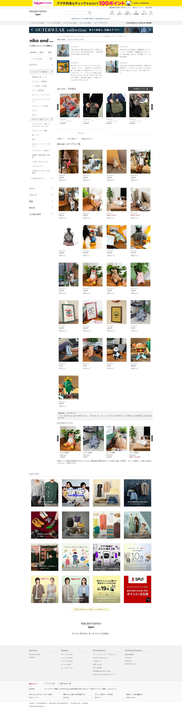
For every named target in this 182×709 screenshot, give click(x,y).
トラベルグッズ (37, 166)
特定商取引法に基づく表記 (102, 671)
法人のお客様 (97, 668)
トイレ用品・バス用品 (39, 86)
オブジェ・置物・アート (40, 119)
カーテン (35, 110)
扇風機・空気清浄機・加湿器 (41, 156)
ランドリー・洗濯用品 (39, 81)
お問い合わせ (97, 664)
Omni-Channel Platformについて (104, 674)
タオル (34, 115)
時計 (33, 139)
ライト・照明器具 (38, 90)
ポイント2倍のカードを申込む (104, 694)
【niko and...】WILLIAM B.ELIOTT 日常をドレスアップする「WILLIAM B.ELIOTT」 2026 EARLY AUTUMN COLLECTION (87, 52)
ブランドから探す (67, 654)
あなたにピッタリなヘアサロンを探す (40, 694)
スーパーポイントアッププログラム (105, 654)
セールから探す (66, 664)
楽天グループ (137, 7)
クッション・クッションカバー (41, 100)
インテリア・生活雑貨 (39, 72)
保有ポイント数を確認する (134, 694)
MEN (41, 52)
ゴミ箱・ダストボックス (40, 162)
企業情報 (32, 703)
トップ (59, 36)
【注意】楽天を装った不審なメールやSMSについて (91, 609)
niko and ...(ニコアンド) (85, 36)
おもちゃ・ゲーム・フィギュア (41, 145)
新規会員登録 (129, 654)
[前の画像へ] (58, 107)
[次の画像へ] (152, 107)
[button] (70, 110)
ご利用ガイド (97, 661)
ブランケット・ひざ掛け (40, 106)
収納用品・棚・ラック (39, 77)
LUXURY (32, 657)
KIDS (50, 52)
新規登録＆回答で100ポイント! (119, 7)
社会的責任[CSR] (75, 703)
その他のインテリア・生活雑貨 (41, 172)
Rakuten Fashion (69, 36)
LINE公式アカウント (131, 664)
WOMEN (33, 52)
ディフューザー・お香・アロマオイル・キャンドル (41, 125)
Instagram (128, 661)
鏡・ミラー (35, 135)
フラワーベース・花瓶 (39, 130)
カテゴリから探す (67, 661)
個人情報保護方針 (41, 703)
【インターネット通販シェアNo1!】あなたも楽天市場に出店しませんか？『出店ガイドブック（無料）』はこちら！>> (80, 689)
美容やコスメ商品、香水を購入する (74, 694)
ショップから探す (67, 658)
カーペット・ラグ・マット (41, 95)
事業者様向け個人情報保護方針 (58, 703)
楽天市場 (149, 7)
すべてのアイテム (67, 668)
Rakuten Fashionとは (100, 658)
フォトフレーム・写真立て (41, 150)
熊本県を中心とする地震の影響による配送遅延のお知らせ (91, 19)
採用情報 (85, 703)
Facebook (128, 658)
